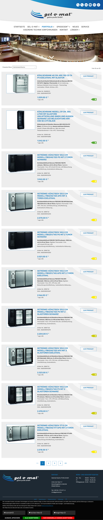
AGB (35, 499)
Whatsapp (98, 4)
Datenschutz (52, 499)
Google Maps (60, 513)
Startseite (19, 27)
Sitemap (60, 499)
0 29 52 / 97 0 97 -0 (82, 4)
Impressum (42, 499)
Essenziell (9, 513)
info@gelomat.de (86, 4)
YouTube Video (36, 513)
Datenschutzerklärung (47, 505)
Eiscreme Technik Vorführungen (40, 30)
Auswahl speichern (12, 518)
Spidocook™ (62, 27)
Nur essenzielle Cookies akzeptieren (57, 518)
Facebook (90, 4)
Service (85, 27)
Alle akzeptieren (31, 518)
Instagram (94, 4)
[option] (51, 44)
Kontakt (64, 30)
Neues (76, 27)
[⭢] (78, 4)
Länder (74, 30)
